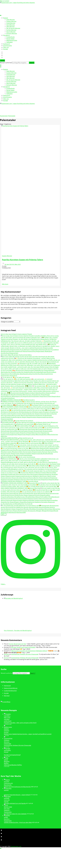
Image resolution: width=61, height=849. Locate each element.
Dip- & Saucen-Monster (13, 28)
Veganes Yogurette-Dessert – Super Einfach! (17, 795)
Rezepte (5, 18)
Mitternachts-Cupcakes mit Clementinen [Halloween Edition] (29, 651)
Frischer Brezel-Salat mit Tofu (17, 644)
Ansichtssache (7, 45)
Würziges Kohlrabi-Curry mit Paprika (15, 803)
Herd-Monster (10, 25)
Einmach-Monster (11, 33)
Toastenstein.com (16, 846)
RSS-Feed (6, 696)
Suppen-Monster (11, 21)
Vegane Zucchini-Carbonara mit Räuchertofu (17, 787)
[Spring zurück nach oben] (0, 848)
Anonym (6, 654)
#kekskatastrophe (11, 40)
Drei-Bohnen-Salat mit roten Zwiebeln (15, 814)
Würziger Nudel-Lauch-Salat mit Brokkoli (23, 647)
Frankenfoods (10, 37)
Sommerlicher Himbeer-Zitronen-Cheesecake (24, 654)
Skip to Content (4, 1)
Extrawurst (6, 35)
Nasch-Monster (11, 32)
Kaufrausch (6, 44)
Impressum (7, 685)
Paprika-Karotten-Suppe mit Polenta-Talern (22, 259)
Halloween (9, 42)
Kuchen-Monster (11, 30)
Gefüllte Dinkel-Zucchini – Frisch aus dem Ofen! (18, 822)
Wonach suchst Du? (6, 63)
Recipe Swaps (10, 39)
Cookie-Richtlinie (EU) (10, 691)
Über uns (6, 47)
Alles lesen (5, 284)
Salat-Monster (10, 19)
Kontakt (5, 49)
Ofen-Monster (10, 26)
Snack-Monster (10, 23)
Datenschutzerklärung (10, 688)
